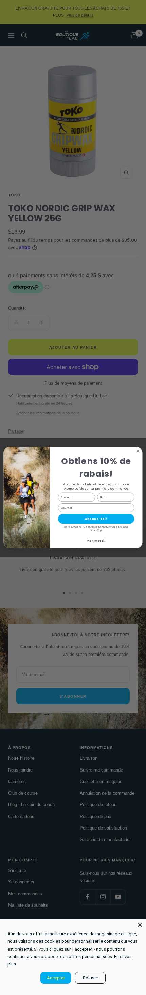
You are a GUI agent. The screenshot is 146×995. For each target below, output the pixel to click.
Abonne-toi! (96, 519)
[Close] (139, 924)
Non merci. (96, 541)
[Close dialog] (138, 451)
